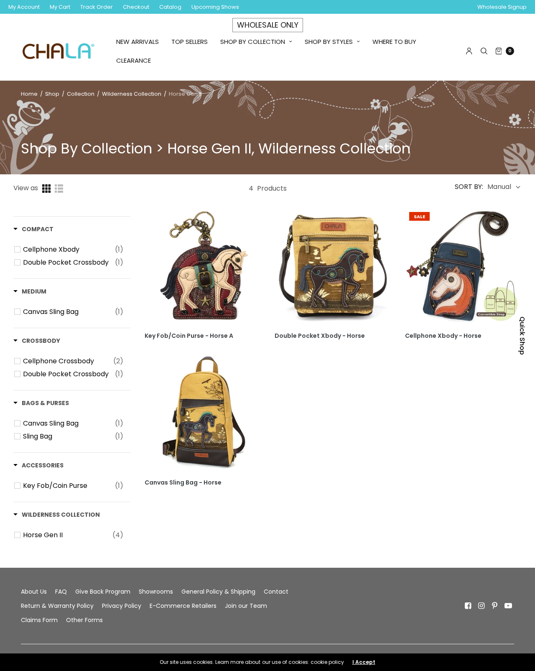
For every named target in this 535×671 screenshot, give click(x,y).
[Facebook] (468, 606)
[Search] (484, 51)
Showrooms (156, 591)
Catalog (170, 7)
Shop (52, 94)
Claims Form (39, 620)
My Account (24, 7)
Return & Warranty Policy (57, 606)
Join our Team (246, 606)
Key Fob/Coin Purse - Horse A (189, 336)
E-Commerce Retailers (183, 606)
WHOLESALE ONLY (267, 25)
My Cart (60, 7)
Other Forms (84, 620)
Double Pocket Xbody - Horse (320, 336)
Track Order (96, 7)
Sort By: (469, 187)
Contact (276, 591)
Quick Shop (522, 335)
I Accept (363, 662)
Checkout (136, 7)
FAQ (61, 591)
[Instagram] (481, 606)
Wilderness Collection (131, 94)
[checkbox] (73, 250)
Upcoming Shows (215, 7)
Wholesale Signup (502, 7)
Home (29, 94)
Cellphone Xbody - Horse (443, 336)
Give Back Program (102, 591)
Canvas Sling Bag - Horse (183, 483)
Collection (81, 94)
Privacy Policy (121, 606)
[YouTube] (508, 606)
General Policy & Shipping (218, 591)
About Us (34, 591)
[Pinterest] (495, 606)
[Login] (469, 51)
